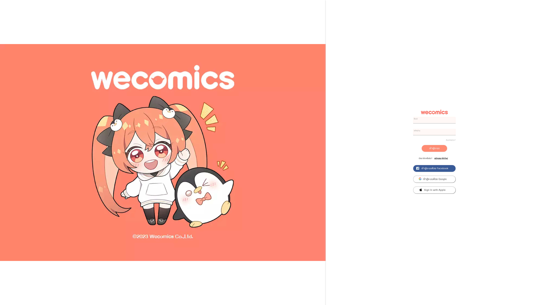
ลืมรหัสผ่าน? (451, 140)
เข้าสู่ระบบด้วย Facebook (434, 168)
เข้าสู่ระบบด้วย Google (435, 179)
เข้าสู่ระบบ (434, 148)
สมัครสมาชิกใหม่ (441, 158)
